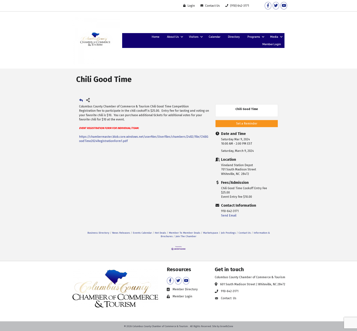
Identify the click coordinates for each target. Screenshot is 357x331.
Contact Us (245, 232)
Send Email (228, 215)
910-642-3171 (229, 291)
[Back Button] (81, 101)
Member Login (271, 44)
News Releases (121, 232)
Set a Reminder (246, 123)
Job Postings (228, 232)
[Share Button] (88, 100)
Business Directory (98, 232)
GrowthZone (226, 326)
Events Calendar (142, 232)
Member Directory (185, 289)
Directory (234, 36)
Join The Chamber (186, 236)
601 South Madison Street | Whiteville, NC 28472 (252, 284)
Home (155, 36)
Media (274, 36)
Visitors (193, 36)
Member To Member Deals (184, 232)
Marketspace (210, 232)
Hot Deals (160, 232)
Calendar (214, 36)
